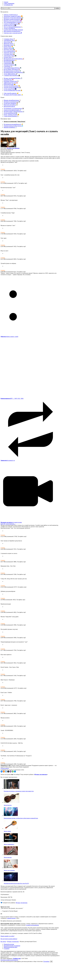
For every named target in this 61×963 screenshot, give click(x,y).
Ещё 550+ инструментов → (8, 523)
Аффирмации (11, 82)
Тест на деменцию (13, 27)
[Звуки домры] (11, 828)
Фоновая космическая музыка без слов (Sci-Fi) (16, 883)
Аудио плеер (10, 113)
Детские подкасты (12, 87)
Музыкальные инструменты (14, 58)
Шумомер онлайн (13, 19)
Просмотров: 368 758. (6, 897)
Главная (6, 2)
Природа (9, 48)
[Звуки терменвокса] (11, 841)
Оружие (9, 57)
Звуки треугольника (9, 870)
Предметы (9, 49)
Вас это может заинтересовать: (9, 777)
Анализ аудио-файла (12, 110)
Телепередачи (10, 64)
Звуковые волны (12, 101)
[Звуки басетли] (11, 802)
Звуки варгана (8, 857)
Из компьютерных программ (14, 72)
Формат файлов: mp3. (6, 154)
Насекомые (9, 45)
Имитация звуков (11, 104)
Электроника (10, 55)
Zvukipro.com (16, 958)
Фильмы (9, 61)
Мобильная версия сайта (10, 947)
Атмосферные (10, 40)
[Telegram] (6, 771)
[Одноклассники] (4, 771)
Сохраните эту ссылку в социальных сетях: (12, 769)
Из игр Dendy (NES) (12, 69)
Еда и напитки (10, 51)
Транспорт (9, 52)
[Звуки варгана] (11, 854)
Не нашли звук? (13, 94)
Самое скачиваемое (9, 3)
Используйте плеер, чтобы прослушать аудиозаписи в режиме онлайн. (20, 160)
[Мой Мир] (15, 771)
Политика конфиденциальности (9, 960)
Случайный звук (8, 5)
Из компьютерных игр (12, 71)
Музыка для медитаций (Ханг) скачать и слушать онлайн (29, 133)
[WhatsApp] (13, 771)
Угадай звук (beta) (11, 103)
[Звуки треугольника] (11, 867)
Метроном (9, 106)
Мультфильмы (10, 60)
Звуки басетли (8, 805)
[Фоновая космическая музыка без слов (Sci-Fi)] (11, 880)
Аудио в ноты (9, 28)
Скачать (3, 169)
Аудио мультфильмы (13, 90)
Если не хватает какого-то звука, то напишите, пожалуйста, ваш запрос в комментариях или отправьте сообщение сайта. (28, 917)
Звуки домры (7, 831)
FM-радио (9, 84)
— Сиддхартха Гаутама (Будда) (9, 911)
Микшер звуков (12, 100)
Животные (9, 43)
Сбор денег (11, 93)
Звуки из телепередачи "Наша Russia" (15, 121)
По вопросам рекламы (13, 124)
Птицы (8, 46)
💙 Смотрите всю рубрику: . (14, 902)
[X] (8, 771)
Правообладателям (9, 944)
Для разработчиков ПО (12, 67)
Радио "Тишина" (11, 114)
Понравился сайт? (6, 765)
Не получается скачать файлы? (9, 938)
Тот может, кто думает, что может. (12, 908)
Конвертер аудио (13, 17)
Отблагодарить (5, 768)
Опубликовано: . (5, 894)
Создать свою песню (13, 29)
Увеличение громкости (13, 16)
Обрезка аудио (11, 14)
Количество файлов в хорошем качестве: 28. (12, 891)
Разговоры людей (11, 81)
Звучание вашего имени (14, 111)
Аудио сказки (10, 89)
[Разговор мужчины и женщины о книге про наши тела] (11, 788)
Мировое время (10, 127)
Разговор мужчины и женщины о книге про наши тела (19, 791)
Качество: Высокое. (6, 151)
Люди (8, 42)
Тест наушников (13, 22)
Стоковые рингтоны (12, 75)
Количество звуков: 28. (7, 149)
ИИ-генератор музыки (12, 31)
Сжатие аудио (12, 23)
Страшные (9, 39)
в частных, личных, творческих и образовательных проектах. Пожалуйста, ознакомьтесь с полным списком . (27, 924)
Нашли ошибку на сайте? (7, 936)
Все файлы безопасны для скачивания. (11, 921)
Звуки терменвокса (9, 844)
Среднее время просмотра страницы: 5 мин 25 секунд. (15, 152)
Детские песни (12, 86)
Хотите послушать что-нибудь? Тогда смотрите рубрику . (24, 774)
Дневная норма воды (13, 126)
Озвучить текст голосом (13, 33)
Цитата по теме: (5, 907)
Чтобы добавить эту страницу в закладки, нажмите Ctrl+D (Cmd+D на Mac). (21, 933)
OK (51, 961)
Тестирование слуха (14, 108)
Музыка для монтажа (13, 78)
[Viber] (10, 771)
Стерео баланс (11, 116)
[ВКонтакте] (2, 771)
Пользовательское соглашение (12, 945)
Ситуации (9, 54)
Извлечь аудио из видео (13, 20)
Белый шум (10, 25)
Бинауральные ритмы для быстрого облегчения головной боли (21, 818)
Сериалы (9, 63)
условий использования (32, 925)
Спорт (8, 66)
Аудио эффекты (10, 74)
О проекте (6, 948)
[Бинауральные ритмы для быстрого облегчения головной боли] (11, 815)
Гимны (9, 79)
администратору (11, 918)
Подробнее (46, 961)
